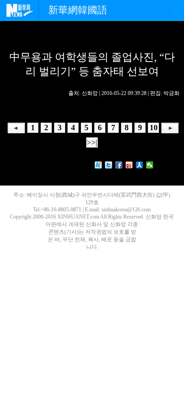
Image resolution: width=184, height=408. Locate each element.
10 (154, 127)
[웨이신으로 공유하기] (150, 165)
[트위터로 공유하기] (109, 165)
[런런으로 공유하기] (139, 165)
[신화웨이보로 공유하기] (98, 165)
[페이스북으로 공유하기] (119, 165)
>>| (92, 142)
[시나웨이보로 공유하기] (129, 165)
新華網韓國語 (77, 10)
